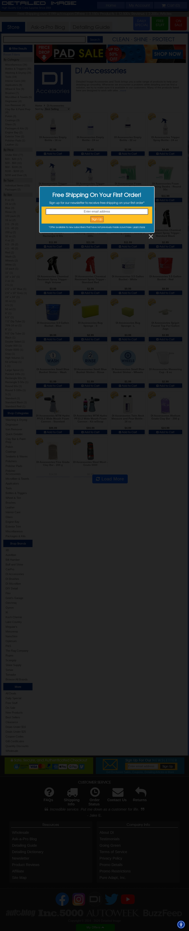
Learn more (139, 227)
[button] (181, 925)
